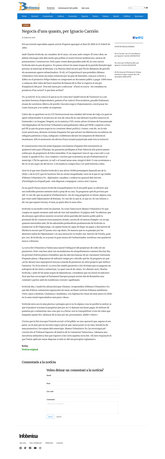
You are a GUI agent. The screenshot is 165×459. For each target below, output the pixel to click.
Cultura (60, 16)
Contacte (59, 443)
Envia (50, 417)
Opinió (116, 16)
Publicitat (49, 443)
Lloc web (50, 391)
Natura (105, 16)
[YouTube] (35, 448)
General (34, 16)
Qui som (85, 8)
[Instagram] (40, 448)
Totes (24, 16)
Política (127, 16)
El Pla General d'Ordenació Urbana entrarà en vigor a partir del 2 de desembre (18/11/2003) (128, 74)
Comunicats (48, 16)
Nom (48, 383)
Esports (85, 16)
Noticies (51, 8)
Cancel (58, 417)
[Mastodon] (25, 448)
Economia (72, 16)
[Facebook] (30, 448)
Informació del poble (68, 8)
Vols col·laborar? (35, 443)
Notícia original (30, 349)
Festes (95, 16)
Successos (139, 16)
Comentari (51, 399)
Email (49, 375)
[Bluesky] (21, 448)
